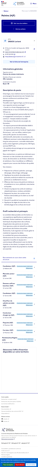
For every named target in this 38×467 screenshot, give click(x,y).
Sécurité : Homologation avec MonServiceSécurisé (14, 453)
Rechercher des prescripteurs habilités (11, 401)
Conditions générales (6, 457)
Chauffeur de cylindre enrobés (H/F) (8, 303)
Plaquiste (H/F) (8, 323)
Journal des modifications (7, 404)
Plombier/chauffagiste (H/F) (9, 339)
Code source (4, 450)
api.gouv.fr (24, 443)
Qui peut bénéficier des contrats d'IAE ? (11, 411)
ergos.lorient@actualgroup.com (14, 52)
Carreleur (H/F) (8, 330)
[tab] (19, 258)
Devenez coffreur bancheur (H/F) (9, 284)
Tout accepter (8, 465)
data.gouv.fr (15, 443)
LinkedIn (5, 419)
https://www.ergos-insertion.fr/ (14, 57)
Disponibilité (4, 413)
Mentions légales (5, 455)
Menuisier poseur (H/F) (8, 275)
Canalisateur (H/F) (9, 266)
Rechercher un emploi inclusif (8, 399)
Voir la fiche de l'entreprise (19, 62)
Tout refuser (20, 465)
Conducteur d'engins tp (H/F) (8, 314)
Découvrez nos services (7, 439)
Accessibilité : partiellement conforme (11, 448)
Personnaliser (31, 465)
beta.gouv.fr (5, 443)
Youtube (5, 421)
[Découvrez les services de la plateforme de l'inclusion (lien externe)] (8, 429)
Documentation (5, 409)
